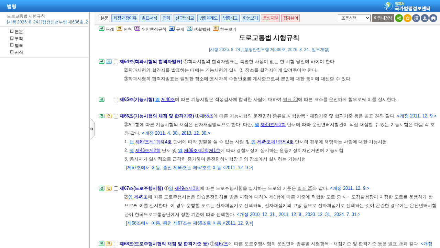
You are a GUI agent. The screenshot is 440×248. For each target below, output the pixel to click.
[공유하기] (399, 18)
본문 (19, 31)
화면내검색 (383, 18)
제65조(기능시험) (137, 99)
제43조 (142, 150)
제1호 (214, 150)
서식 (19, 52)
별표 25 (304, 188)
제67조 (221, 243)
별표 (19, 45)
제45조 (264, 141)
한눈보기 (250, 18)
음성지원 (270, 18)
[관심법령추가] (407, 18)
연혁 (166, 18)
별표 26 (395, 243)
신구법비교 (185, 18)
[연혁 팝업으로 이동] (109, 118)
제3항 (280, 124)
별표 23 (290, 99)
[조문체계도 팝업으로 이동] (101, 63)
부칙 (19, 38)
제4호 (166, 141)
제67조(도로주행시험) (142, 188)
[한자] (416, 18)
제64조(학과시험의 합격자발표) (152, 61)
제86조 (191, 150)
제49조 (181, 188)
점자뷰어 (290, 18)
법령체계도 (208, 18)
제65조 (206, 115)
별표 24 (372, 115)
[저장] (425, 18)
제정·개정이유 (124, 18)
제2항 (155, 150)
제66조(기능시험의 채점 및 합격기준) (157, 115)
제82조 (142, 141)
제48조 (168, 99)
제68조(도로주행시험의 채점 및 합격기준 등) (165, 243)
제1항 (155, 141)
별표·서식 (149, 18)
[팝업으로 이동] (109, 63)
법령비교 (230, 18)
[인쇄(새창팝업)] (433, 18)
